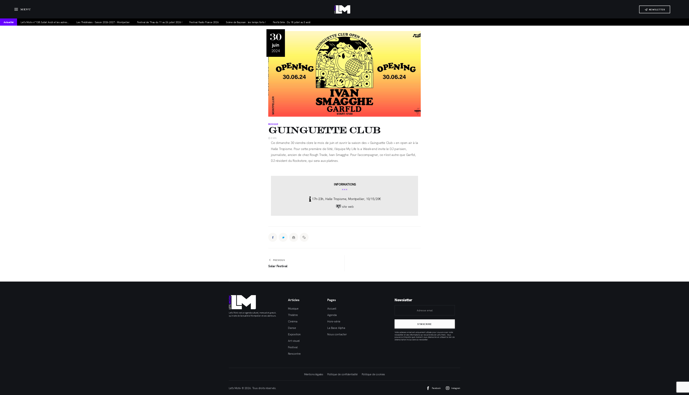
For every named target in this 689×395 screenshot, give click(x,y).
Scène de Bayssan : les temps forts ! (246, 22)
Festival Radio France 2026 (204, 22)
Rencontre (294, 353)
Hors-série (333, 321)
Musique (273, 124)
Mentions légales (313, 374)
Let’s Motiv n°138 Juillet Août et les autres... (45, 22)
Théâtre (293, 314)
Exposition (294, 334)
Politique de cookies (373, 374)
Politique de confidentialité (342, 374)
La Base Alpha (336, 327)
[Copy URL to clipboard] (304, 237)
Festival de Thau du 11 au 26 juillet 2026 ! (159, 22)
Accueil (331, 308)
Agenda (332, 314)
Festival (293, 347)
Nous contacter (337, 334)
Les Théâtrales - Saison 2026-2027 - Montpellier (103, 22)
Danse (292, 327)
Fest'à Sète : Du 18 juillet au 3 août (292, 22)
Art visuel (294, 340)
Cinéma (292, 321)
